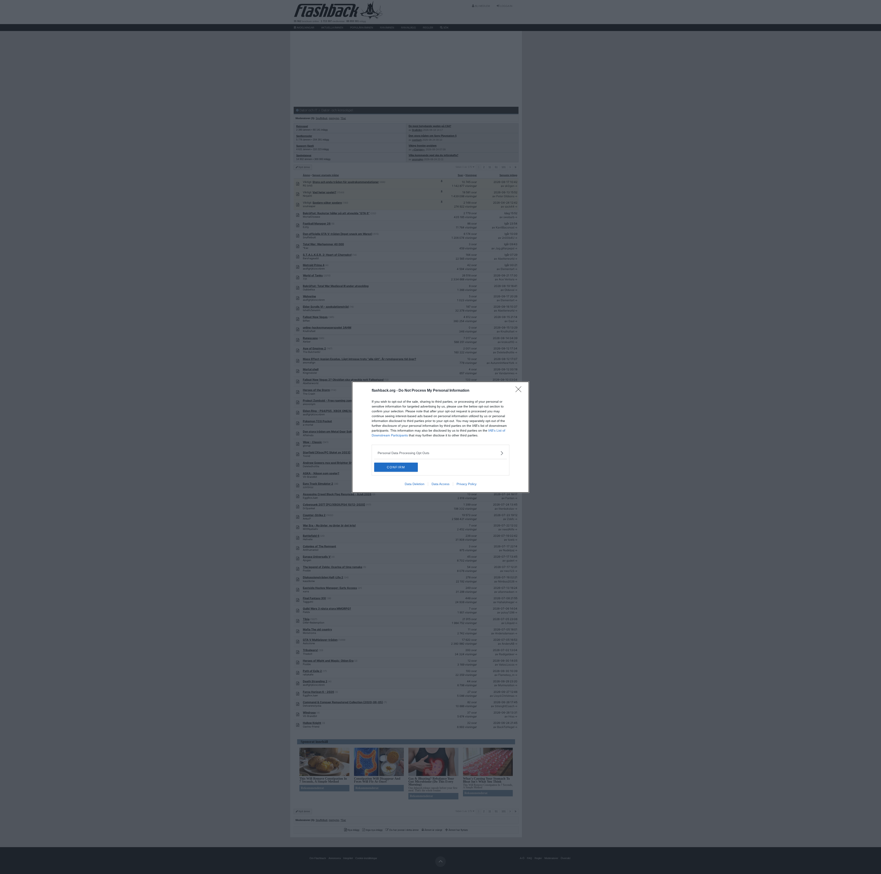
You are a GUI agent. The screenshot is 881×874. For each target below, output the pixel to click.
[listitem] (440, 453)
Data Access (440, 484)
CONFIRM (396, 467)
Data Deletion (414, 484)
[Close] (520, 390)
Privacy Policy (467, 484)
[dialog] (440, 437)
